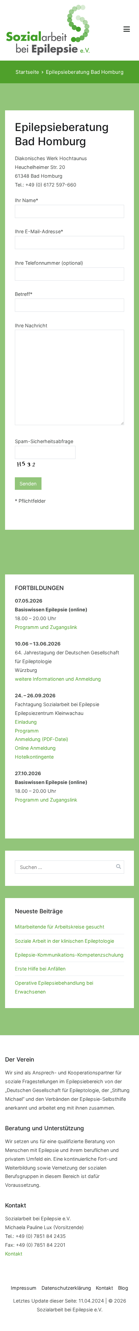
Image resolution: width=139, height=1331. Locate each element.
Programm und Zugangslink (46, 627)
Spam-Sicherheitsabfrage (44, 441)
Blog (123, 1288)
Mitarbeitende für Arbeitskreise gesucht (59, 927)
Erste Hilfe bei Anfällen (40, 969)
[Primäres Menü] (126, 30)
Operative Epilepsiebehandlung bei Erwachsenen (54, 987)
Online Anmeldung (35, 748)
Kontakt (13, 1254)
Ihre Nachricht (31, 325)
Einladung (26, 722)
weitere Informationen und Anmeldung (58, 679)
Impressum (23, 1288)
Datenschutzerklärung (66, 1288)
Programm (27, 731)
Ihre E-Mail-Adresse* (39, 231)
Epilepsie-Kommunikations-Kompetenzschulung (69, 955)
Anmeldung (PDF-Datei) (41, 739)
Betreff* (23, 294)
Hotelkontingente (34, 757)
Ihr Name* (26, 200)
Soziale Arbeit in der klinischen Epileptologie (64, 941)
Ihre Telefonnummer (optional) (49, 263)
